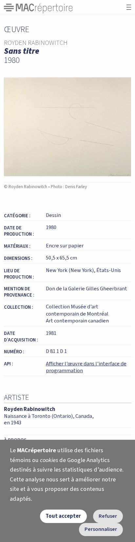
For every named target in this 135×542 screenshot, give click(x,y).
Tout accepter (63, 516)
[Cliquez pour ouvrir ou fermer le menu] (128, 7)
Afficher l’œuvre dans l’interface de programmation (86, 367)
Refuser (108, 516)
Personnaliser (101, 529)
